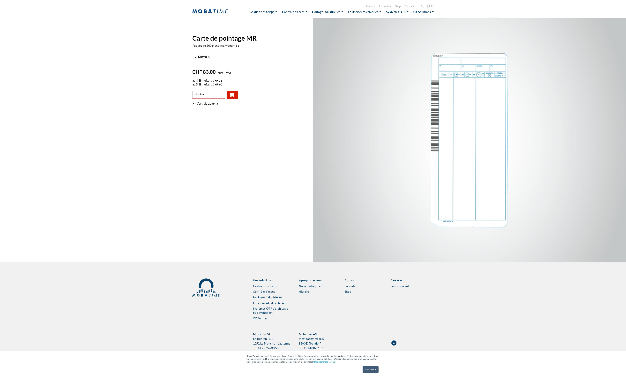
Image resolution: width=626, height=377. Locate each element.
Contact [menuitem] (409, 6)
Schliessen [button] (370, 369)
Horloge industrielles (326, 11)
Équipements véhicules (363, 11)
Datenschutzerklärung (324, 361)
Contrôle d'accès (293, 11)
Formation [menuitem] (385, 6)
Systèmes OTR (396, 11)
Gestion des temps (262, 11)
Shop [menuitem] (398, 6)
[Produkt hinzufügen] (232, 95)
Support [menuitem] (370, 6)
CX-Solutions (422, 11)
